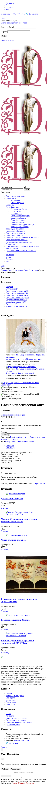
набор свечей (10, 441)
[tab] (26, 446)
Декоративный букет (12, 498)
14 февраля (10, 698)
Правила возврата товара (16, 720)
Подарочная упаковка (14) (16, 300)
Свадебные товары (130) (16, 302)
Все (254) (9, 287)
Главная (4, 270)
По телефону (15, 769)
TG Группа (33, 14)
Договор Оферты (13, 725)
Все (17, 355)
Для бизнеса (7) (12, 289)
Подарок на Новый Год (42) (17, 298)
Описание (10, 446)
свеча (31, 441)
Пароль (4, 31)
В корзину (5, 435)
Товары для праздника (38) (17, 306)
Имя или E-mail (7, 27)
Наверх (4, 747)
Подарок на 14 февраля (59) (17, 295)
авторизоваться (39, 483)
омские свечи (22, 441)
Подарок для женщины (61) (17, 291)
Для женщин (11, 702)
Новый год (10, 704)
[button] (5, 508)
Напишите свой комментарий (13, 415)
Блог (8, 9)
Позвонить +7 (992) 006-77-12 (13, 14)
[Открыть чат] (2, 749)
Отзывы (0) (10, 448)
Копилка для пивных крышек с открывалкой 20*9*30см (17, 641)
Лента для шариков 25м (13, 540)
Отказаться (30, 783)
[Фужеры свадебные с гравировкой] (21, 367)
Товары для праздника (10, 439)
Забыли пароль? (7, 40)
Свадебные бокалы (27, 369)
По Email (5, 769)
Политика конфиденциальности (19, 722)
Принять (21, 783)
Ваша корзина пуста (9, 21)
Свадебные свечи (31, 270)
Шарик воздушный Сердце (15, 620)
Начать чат (6, 776)
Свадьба (9, 693)
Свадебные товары (16, 270)
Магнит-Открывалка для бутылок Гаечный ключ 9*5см (19, 520)
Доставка (9, 7)
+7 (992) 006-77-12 (21, 740)
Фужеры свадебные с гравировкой (20, 373)
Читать (14, 783)
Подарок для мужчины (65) (17, 293)
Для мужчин (11, 700)
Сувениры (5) (11, 304)
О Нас (8, 5)
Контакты (10, 3)
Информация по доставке (16, 718)
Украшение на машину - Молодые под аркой (24, 359)
